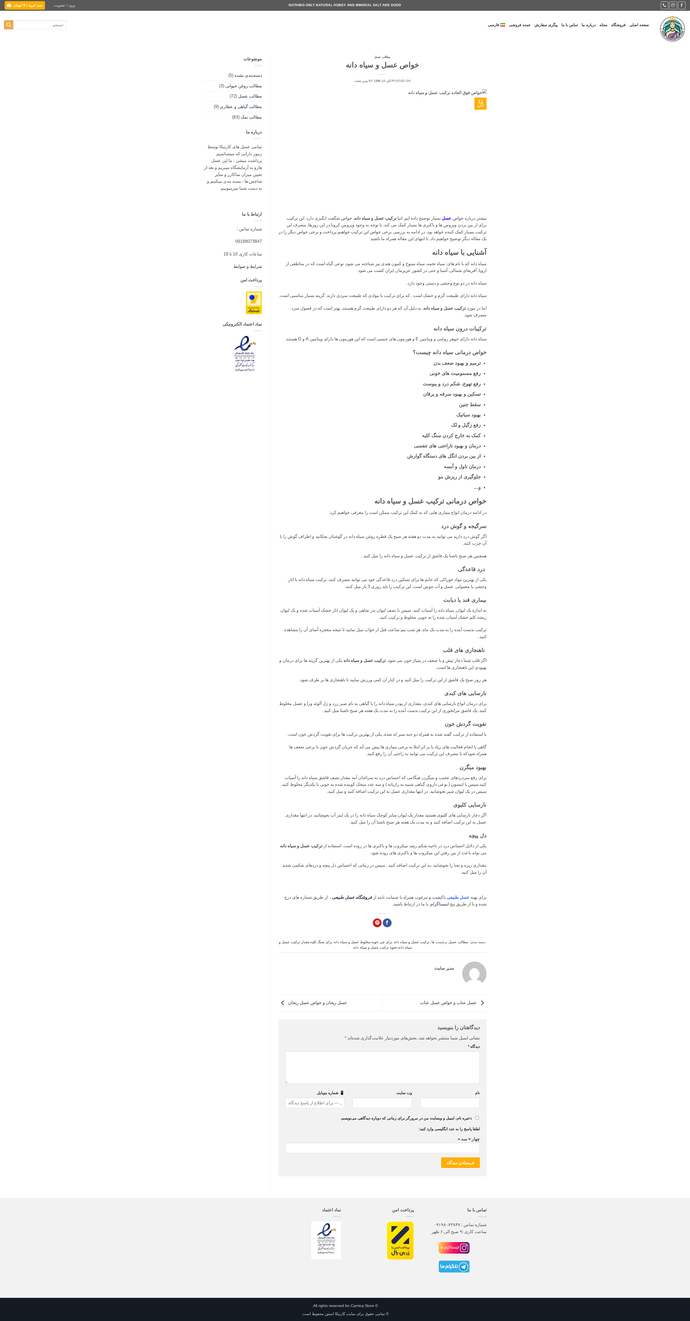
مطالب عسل (382, 56)
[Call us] (664, 5)
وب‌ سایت (404, 1093)
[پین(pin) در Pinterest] (377, 923)
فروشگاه (618, 25)
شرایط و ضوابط (247, 266)
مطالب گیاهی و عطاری (241, 106)
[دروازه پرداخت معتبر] (254, 302)
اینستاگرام (439, 904)
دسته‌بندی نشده (248, 75)
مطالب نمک (251, 117)
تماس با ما (569, 25)
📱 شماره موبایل (330, 1093)
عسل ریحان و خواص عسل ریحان (317, 1002)
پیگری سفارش (546, 25)
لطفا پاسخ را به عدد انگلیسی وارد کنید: (449, 1129)
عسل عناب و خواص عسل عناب (449, 1002)
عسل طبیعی (458, 897)
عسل (446, 218)
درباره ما (588, 25)
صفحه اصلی (639, 25)
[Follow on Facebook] (682, 5)
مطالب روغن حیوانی (243, 86)
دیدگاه (474, 1046)
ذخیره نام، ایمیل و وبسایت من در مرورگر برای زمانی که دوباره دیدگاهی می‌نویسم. (406, 1118)
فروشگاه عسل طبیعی (352, 897)
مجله (603, 25)
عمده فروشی (519, 25)
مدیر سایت (361, 80)
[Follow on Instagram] (673, 5)
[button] (64, 5)
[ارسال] (8, 24)
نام (477, 1093)
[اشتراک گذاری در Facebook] (387, 923)
